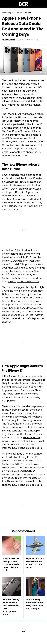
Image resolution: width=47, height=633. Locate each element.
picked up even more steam (23, 282)
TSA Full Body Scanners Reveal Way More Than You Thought (35, 604)
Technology (7, 13)
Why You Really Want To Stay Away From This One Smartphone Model (11, 607)
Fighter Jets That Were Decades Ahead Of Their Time (35, 563)
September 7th (31, 438)
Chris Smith (10, 40)
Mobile (19, 13)
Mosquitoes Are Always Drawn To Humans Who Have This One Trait (11, 564)
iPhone (28, 13)
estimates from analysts (16, 185)
